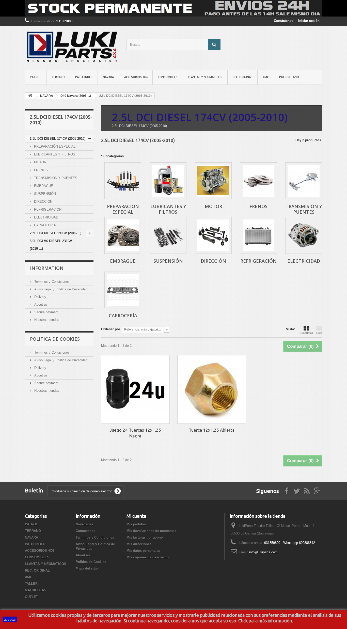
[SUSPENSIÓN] (168, 235)
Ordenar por (110, 329)
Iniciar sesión (309, 21)
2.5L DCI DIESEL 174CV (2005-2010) (57, 138)
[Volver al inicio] (30, 96)
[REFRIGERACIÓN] (258, 235)
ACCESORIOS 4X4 (135, 77)
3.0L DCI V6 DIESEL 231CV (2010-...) (51, 244)
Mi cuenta (136, 515)
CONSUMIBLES (168, 77)
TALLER (31, 584)
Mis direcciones (139, 544)
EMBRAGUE (43, 186)
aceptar (10, 619)
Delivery (39, 297)
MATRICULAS (35, 590)
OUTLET (31, 597)
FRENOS (40, 170)
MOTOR (39, 162)
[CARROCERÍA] (122, 290)
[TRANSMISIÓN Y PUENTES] (303, 180)
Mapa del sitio (87, 568)
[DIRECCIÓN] (213, 235)
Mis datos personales (143, 551)
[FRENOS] (258, 180)
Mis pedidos (136, 524)
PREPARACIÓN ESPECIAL (54, 146)
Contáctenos (283, 21)
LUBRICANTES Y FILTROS (54, 154)
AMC (266, 77)
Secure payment (45, 312)
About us (40, 304)
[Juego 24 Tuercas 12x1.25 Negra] (135, 389)
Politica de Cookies (55, 339)
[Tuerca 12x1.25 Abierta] (211, 389)
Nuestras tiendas (46, 320)
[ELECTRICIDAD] (303, 235)
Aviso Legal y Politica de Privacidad (60, 289)
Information (47, 268)
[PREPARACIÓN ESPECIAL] (122, 180)
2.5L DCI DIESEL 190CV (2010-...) (55, 233)
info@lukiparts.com (263, 552)
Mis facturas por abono (145, 537)
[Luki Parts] (72, 47)
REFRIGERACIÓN (47, 209)
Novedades (84, 524)
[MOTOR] (213, 180)
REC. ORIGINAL (242, 77)
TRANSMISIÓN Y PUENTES (55, 178)
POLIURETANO (289, 77)
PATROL (35, 77)
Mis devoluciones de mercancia (151, 531)
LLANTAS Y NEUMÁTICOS (205, 77)
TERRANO (58, 77)
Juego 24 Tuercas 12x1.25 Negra (135, 433)
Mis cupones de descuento (148, 557)
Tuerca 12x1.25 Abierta (211, 430)
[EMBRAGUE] (122, 235)
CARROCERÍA (44, 225)
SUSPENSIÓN (44, 194)
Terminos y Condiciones (51, 282)
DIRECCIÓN (42, 201)
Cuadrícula (306, 332)
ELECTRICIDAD (45, 217)
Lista (319, 332)
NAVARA (108, 77)
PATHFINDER (83, 77)
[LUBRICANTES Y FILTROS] (168, 180)
